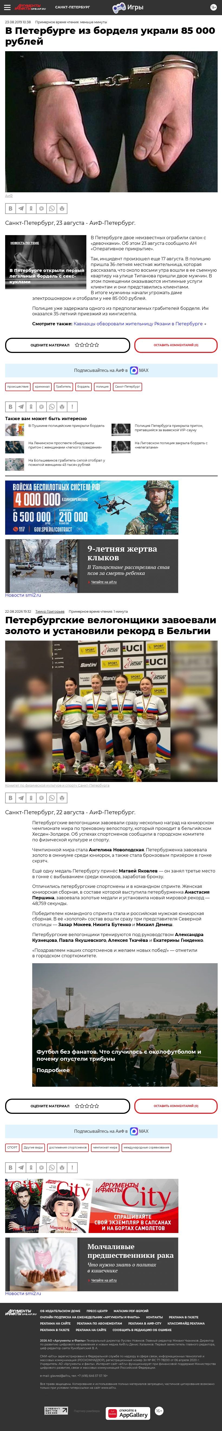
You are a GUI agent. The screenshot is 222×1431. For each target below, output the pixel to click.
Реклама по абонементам (99, 1323)
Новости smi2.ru (23, 595)
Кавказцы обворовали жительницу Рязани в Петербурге (138, 323)
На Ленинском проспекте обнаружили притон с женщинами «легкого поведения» (65, 445)
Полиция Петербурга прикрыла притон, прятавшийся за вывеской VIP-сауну (169, 428)
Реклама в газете (183, 1317)
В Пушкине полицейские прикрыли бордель (66, 426)
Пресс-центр (97, 1311)
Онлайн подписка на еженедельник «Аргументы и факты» (90, 1317)
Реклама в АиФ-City (144, 1323)
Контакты (154, 1317)
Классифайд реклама (186, 1323)
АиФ (9, 196)
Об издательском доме (60, 1311)
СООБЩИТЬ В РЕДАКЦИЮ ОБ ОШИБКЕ (142, 1330)
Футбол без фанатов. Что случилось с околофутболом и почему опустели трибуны (119, 1055)
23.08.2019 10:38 (18, 22)
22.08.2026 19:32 (18, 611)
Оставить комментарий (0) (176, 345)
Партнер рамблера (87, 1411)
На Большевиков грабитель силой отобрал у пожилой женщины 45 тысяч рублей (66, 462)
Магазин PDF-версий (131, 1311)
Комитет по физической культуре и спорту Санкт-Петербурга (57, 785)
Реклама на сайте (55, 1323)
